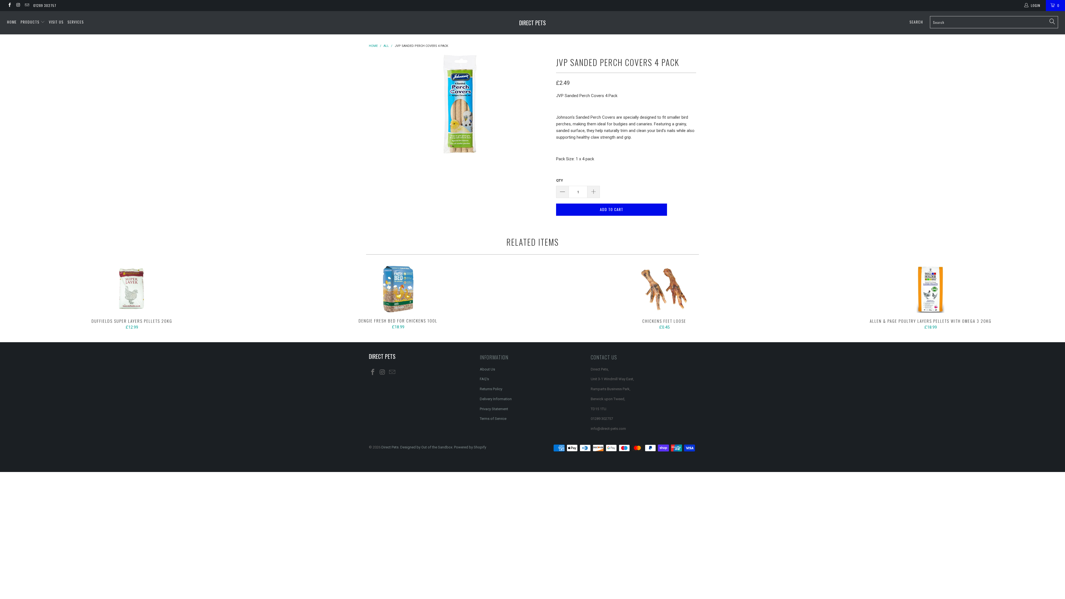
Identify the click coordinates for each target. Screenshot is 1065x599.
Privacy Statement (494, 409)
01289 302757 (44, 5)
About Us (487, 369)
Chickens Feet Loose (664, 289)
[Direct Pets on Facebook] (9, 5)
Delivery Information (496, 399)
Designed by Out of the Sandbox (426, 447)
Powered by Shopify (470, 447)
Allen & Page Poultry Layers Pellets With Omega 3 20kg (930, 289)
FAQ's (484, 379)
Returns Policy (491, 389)
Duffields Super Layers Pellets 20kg (131, 289)
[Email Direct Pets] (26, 5)
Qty (559, 180)
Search (916, 22)
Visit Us (56, 22)
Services (75, 22)
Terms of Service (493, 419)
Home (12, 22)
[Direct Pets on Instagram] (18, 5)
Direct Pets (532, 23)
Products (30, 22)
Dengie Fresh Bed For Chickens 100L (398, 289)
